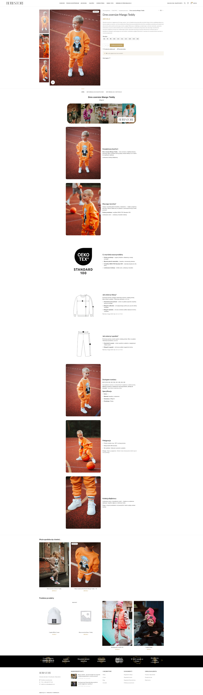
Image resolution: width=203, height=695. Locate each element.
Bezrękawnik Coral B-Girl (117, 647)
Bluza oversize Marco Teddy (86, 632)
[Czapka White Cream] (54, 616)
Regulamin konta (128, 677)
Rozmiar (105, 36)
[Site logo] (15, 3)
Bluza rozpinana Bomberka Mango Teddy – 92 (86, 588)
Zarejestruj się (148, 677)
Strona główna (106, 10)
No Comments (87, 678)
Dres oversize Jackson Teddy (54, 588)
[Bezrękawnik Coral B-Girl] (117, 623)
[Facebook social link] (110, 58)
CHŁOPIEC (114, 10)
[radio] (104, 39)
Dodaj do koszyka (116, 45)
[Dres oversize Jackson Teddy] (54, 564)
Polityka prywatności (129, 682)
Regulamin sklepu (128, 674)
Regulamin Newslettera (130, 680)
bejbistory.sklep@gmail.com (48, 684)
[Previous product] (159, 10)
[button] (41, 660)
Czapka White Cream (54, 632)
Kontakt (105, 682)
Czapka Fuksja (148, 647)
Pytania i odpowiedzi (150, 674)
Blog (104, 680)
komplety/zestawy (123, 10)
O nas (104, 677)
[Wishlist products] (188, 3)
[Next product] (163, 10)
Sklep (104, 674)
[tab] (82, 91)
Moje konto (148, 680)
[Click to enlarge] (53, 82)
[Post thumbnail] (74, 676)
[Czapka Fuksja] (149, 623)
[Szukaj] (184, 3)
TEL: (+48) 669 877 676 (47, 682)
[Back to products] (161, 10)
